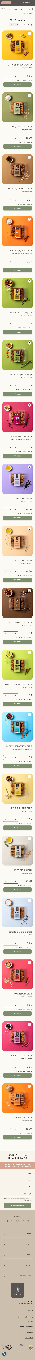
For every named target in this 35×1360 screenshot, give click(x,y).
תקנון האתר (30, 1321)
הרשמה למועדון (6, 3)
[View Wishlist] (10, 9)
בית (31, 13)
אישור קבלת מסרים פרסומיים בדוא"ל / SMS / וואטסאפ (16, 1199)
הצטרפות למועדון (17, 1205)
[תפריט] (32, 9)
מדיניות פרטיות (29, 1337)
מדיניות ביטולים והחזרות (26, 1326)
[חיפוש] (29, 9)
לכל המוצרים (14, 24)
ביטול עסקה (30, 1332)
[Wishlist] (7, 9)
